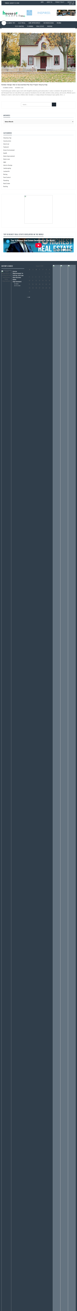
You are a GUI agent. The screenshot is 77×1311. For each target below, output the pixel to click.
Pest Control (19, 26)
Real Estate (40, 26)
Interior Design (49, 23)
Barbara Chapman (8, 87)
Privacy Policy (59, 2)
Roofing (49, 26)
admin (17, 283)
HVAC (4, 162)
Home (42, 2)
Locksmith (6, 171)
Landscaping (7, 168)
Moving (59, 23)
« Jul (28, 297)
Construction (7, 141)
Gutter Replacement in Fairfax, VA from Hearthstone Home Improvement (18, 276)
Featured (6, 147)
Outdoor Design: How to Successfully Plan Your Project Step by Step (24, 85)
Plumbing (30, 26)
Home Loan (6, 159)
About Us (49, 2)
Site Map (71, 4)
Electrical (21, 23)
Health (5, 153)
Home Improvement (34, 23)
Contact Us (70, 2)
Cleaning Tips (10, 23)
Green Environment (9, 150)
